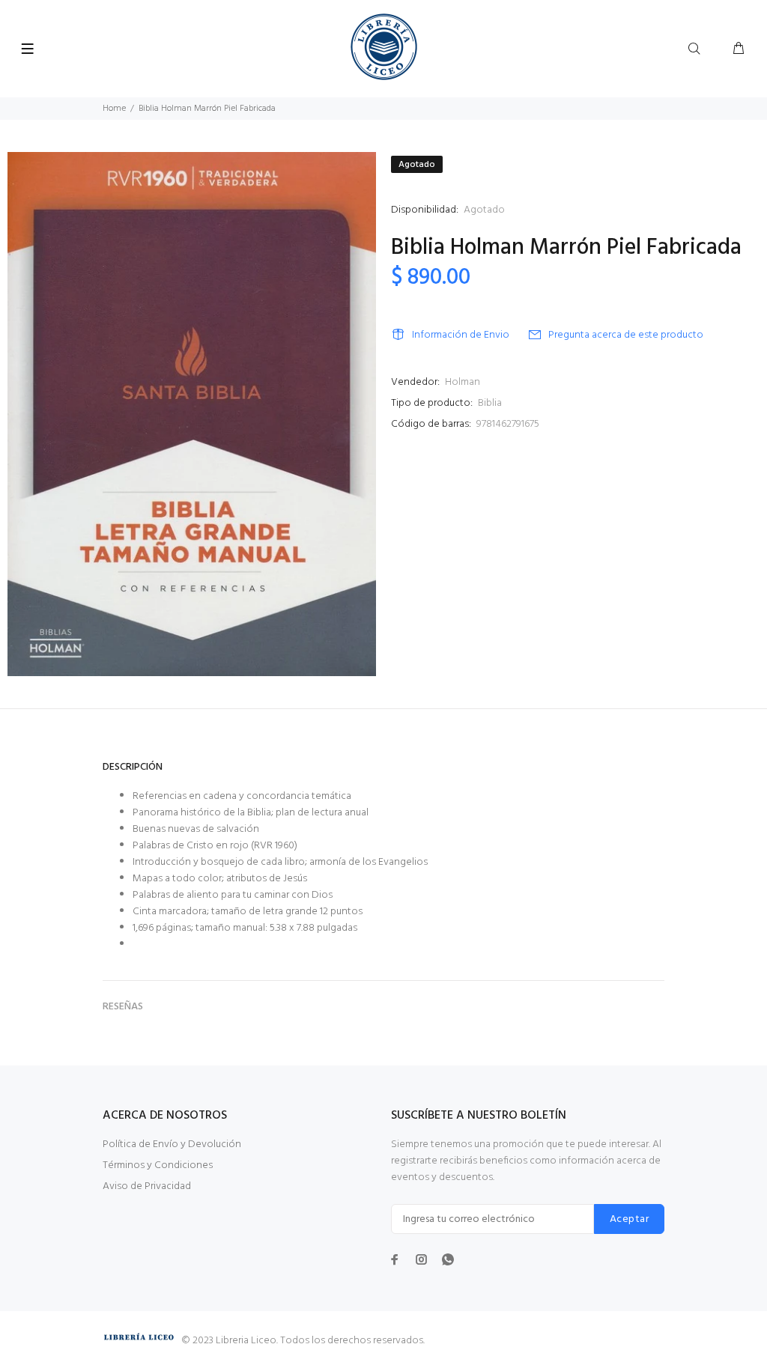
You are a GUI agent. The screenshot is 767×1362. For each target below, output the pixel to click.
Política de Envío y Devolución (172, 1144)
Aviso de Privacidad (147, 1186)
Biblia (490, 403)
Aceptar (629, 1219)
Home (114, 108)
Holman (462, 382)
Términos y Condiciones (158, 1165)
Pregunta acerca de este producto (625, 335)
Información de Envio (460, 335)
